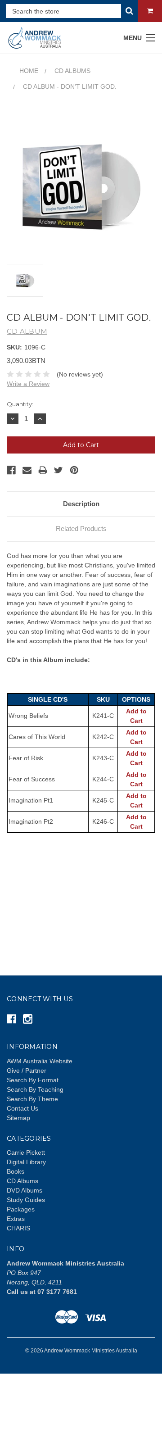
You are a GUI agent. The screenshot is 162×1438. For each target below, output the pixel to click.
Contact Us (22, 1108)
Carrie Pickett (26, 1152)
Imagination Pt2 (31, 821)
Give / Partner (26, 1070)
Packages (21, 1209)
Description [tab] (81, 504)
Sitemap (18, 1117)
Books (15, 1171)
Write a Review (28, 383)
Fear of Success (32, 779)
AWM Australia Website (39, 1061)
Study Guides (26, 1199)
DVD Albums (24, 1190)
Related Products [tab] (81, 528)
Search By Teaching (35, 1089)
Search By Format (32, 1080)
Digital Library (26, 1162)
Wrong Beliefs (28, 715)
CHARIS (18, 1228)
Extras (16, 1218)
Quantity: (20, 404)
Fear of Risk (26, 758)
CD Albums (22, 1180)
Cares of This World (37, 736)
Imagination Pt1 (31, 800)
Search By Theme (32, 1098)
